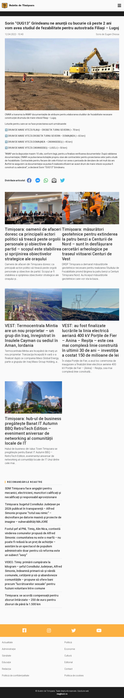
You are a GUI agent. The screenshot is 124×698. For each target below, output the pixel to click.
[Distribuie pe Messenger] (37, 180)
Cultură (68, 655)
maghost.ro (62, 694)
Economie (69, 649)
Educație (6, 662)
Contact (68, 669)
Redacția (6, 669)
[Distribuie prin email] (54, 180)
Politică (68, 642)
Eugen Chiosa (112, 34)
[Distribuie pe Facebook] (29, 180)
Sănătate (6, 655)
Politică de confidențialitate (15, 675)
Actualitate (7, 642)
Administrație (9, 649)
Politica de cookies (74, 675)
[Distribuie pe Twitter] (62, 180)
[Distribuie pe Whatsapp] (46, 180)
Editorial (68, 662)
